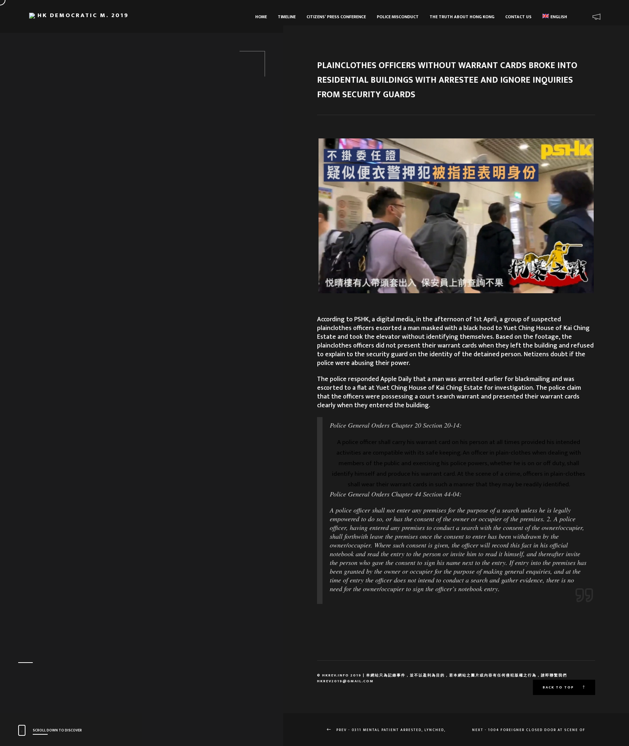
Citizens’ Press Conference (336, 16)
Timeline (287, 16)
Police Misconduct (398, 16)
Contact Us (518, 16)
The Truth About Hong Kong (462, 16)
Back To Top (559, 687)
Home (261, 16)
